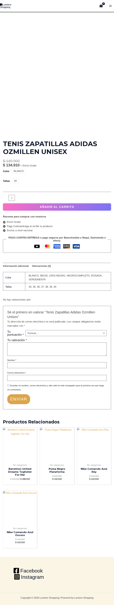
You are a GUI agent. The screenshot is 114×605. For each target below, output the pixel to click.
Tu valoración (17, 340)
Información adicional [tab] (16, 266)
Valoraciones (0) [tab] (41, 266)
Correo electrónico (16, 373)
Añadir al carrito (57, 206)
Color (6, 171)
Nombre (11, 360)
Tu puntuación (15, 333)
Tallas (6, 181)
